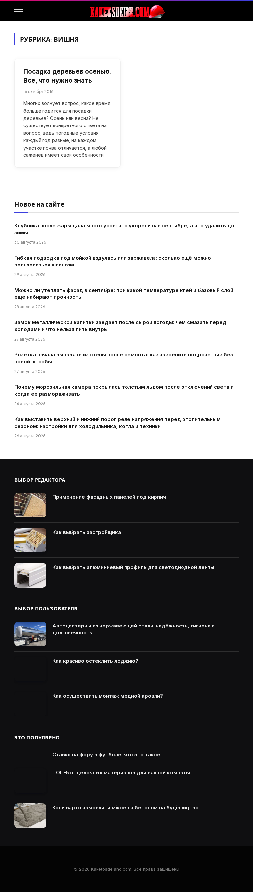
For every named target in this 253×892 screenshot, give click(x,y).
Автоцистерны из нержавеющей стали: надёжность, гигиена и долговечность (133, 629)
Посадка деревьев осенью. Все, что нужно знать (67, 76)
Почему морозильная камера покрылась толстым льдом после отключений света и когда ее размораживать (124, 390)
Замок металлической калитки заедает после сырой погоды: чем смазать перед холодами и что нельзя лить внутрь (120, 325)
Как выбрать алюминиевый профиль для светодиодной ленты (133, 567)
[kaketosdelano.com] (126, 11)
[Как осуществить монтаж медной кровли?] (30, 704)
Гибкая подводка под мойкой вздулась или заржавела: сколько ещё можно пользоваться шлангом (112, 261)
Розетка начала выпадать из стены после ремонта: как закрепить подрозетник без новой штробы (123, 358)
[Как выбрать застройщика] (30, 540)
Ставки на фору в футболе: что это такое (106, 754)
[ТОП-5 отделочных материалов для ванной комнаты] (30, 780)
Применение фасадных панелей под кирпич (109, 497)
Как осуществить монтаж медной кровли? (107, 696)
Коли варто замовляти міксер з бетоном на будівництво (125, 807)
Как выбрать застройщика (86, 532)
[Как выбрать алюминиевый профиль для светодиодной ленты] (30, 575)
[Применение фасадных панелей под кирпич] (30, 505)
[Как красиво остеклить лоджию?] (30, 669)
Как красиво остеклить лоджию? (95, 661)
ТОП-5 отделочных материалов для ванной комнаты (121, 772)
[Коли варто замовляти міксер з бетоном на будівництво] (30, 815)
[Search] (236, 11)
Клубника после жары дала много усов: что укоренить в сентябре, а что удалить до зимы (124, 229)
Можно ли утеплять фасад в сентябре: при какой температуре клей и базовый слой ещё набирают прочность (123, 293)
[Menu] (18, 11)
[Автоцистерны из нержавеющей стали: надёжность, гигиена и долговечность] (30, 634)
